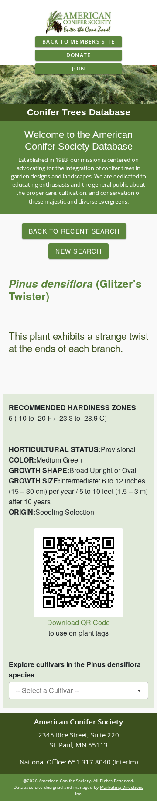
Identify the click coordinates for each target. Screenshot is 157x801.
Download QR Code (78, 622)
